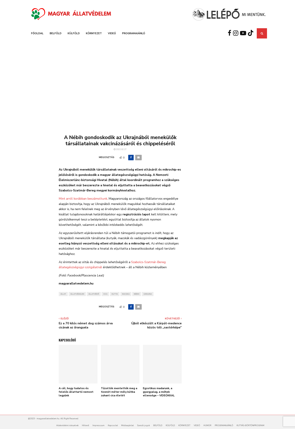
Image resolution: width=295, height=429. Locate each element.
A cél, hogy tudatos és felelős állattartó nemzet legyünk (76, 391)
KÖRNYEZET (94, 33)
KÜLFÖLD (74, 33)
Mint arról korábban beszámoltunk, (83, 199)
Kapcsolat (113, 425)
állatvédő (93, 294)
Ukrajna (148, 294)
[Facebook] (230, 33)
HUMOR (207, 425)
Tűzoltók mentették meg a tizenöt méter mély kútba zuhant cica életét (119, 391)
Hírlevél (85, 425)
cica (105, 294)
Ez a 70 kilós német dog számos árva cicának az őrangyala (86, 325)
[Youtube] (244, 33)
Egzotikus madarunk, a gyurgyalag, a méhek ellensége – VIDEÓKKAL (159, 391)
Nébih (136, 294)
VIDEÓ (112, 33)
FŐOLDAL (37, 33)
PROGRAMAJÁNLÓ (133, 33)
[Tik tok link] (251, 33)
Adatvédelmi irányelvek (67, 425)
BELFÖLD (55, 33)
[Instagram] (236, 33)
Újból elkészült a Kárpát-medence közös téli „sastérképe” (156, 325)
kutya (115, 294)
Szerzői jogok (143, 425)
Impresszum (98, 425)
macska (126, 294)
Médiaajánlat (127, 425)
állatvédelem (77, 294)
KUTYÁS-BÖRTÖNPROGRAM (250, 425)
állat (63, 294)
